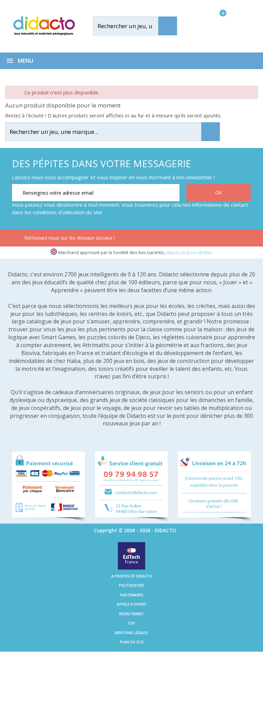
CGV (131, 623)
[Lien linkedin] (228, 239)
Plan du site (131, 642)
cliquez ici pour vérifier (189, 252)
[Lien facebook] (163, 239)
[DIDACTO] (44, 25)
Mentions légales (131, 632)
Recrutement (131, 613)
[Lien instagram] (206, 239)
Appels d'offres (131, 604)
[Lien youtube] (185, 239)
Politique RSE (131, 585)
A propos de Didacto (131, 576)
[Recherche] (167, 25)
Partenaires (131, 595)
